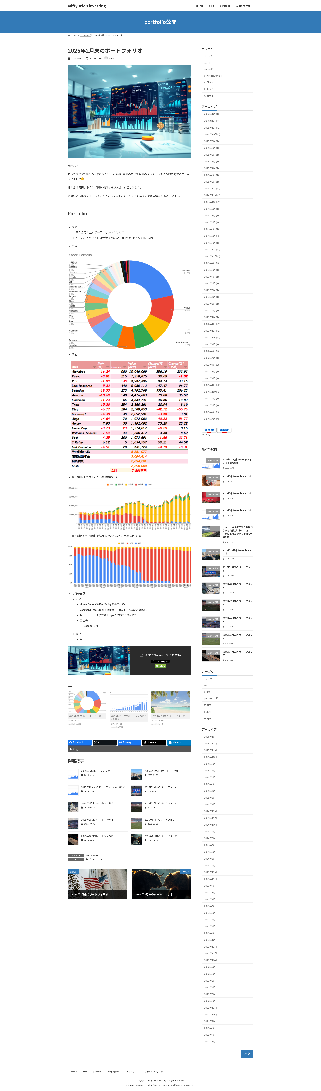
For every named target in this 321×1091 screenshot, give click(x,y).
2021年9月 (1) (211, 398)
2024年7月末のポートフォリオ (169, 716)
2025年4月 (210, 790)
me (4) (207, 62)
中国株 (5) (209, 82)
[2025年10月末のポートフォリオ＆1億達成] (129, 702)
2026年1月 (210, 736)
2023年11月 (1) (212, 256)
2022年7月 (210, 973)
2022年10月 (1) (212, 337)
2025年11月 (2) (212, 127)
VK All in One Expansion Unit (182, 1085)
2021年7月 (210, 1034)
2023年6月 (210, 906)
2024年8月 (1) (211, 215)
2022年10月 (210, 960)
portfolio (97, 1071)
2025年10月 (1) (212, 134)
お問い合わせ (114, 1071)
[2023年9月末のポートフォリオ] (87, 702)
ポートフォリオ (96, 859)
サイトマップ (132, 1071)
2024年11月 (210, 818)
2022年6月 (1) (211, 357)
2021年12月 (210, 1007)
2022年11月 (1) (212, 330)
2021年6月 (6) (211, 418)
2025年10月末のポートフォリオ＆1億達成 (103, 787)
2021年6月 (210, 1041)
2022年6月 (210, 980)
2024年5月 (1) (211, 229)
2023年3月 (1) (211, 303)
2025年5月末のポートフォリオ (161, 819)
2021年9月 (210, 1021)
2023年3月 (210, 926)
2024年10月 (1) (212, 202)
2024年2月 (210, 865)
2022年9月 (210, 967)
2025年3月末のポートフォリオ (161, 836)
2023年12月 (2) (212, 249)
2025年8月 (210, 763)
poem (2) (208, 69)
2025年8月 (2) (211, 141)
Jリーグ (208, 679)
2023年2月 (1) (211, 310)
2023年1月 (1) (211, 317)
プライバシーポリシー (155, 1071)
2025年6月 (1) (211, 154)
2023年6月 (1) (211, 283)
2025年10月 (210, 757)
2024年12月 (210, 811)
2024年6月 (210, 845)
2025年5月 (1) (211, 161)
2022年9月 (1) (211, 344)
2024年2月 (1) (211, 242)
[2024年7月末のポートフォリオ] (170, 702)
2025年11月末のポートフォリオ (161, 770)
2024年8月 (210, 838)
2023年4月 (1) (211, 297)
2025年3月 (210, 797)
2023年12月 (210, 872)
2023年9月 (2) (211, 263)
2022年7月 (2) (211, 351)
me (205, 685)
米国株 (207, 718)
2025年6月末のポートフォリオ (97, 819)
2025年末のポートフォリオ (95, 770)
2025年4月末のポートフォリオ (97, 836)
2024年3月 (210, 858)
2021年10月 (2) (212, 391)
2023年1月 (210, 939)
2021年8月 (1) (211, 405)
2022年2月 (210, 1001)
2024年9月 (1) (211, 208)
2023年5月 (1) (211, 290)
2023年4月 (210, 919)
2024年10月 (210, 824)
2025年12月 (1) (212, 120)
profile (74, 1071)
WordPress (142, 1085)
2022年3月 (210, 994)
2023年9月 (210, 885)
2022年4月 (210, 987)
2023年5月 (210, 912)
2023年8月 (210, 892)
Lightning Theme (159, 1085)
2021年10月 (210, 1014)
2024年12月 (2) (212, 188)
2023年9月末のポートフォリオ (85, 716)
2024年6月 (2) (211, 222)
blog (85, 1071)
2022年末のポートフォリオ (237, 493)
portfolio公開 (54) (213, 75)
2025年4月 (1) (211, 168)
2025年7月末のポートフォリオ (161, 803)
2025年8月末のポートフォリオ (97, 803)
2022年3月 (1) (211, 371)
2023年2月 (210, 933)
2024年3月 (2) (211, 235)
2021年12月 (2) (212, 385)
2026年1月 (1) (211, 114)
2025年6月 (210, 777)
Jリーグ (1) (209, 56)
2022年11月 (210, 953)
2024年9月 (210, 831)
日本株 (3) (209, 89)
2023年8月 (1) (211, 269)
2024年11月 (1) (212, 195)
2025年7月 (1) (211, 148)
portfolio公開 (92, 855)
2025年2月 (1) (211, 181)
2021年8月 (210, 1028)
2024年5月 (210, 852)
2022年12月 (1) (212, 324)
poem (207, 691)
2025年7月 (210, 770)
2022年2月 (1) (211, 378)
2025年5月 (210, 784)
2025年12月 (210, 743)
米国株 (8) (209, 96)
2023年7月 (210, 899)
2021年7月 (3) (211, 412)
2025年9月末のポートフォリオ (161, 787)
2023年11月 (210, 879)
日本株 (207, 711)
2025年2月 (210, 804)
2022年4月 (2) (211, 364)
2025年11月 (210, 750)
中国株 (207, 705)
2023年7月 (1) (211, 276)
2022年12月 (210, 946)
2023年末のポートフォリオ (237, 476)
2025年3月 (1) (211, 175)
